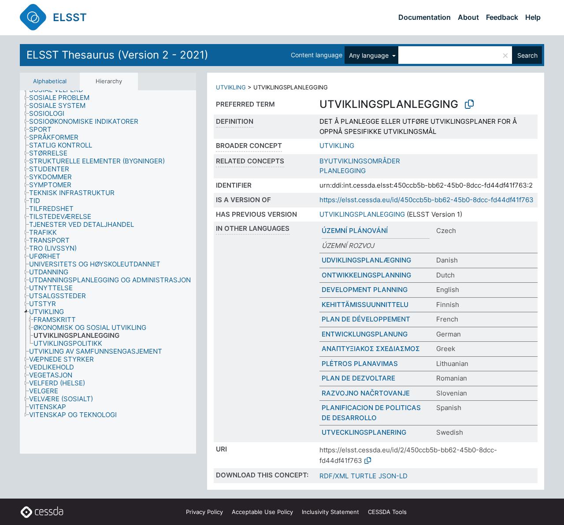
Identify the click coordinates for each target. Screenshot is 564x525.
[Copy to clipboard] (469, 104)
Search (527, 55)
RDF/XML (334, 476)
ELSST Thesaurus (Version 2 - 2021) (117, 54)
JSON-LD (393, 476)
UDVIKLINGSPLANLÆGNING (366, 260)
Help (533, 17)
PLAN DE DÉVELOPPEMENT (366, 319)
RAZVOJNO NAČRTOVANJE (366, 393)
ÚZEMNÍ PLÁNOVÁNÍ (355, 230)
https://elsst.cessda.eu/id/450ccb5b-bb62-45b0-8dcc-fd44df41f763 (426, 200)
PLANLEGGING (342, 170)
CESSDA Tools (387, 511)
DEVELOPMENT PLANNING (365, 289)
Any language (369, 55)
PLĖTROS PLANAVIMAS (360, 363)
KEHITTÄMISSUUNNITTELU (365, 304)
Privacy (204, 511)
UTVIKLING (231, 87)
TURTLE (363, 476)
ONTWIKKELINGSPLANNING (366, 275)
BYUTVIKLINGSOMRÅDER (359, 161)
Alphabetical (50, 81)
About (468, 17)
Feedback (502, 17)
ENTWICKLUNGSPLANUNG (365, 334)
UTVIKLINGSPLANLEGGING (362, 214)
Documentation (424, 17)
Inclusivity (330, 511)
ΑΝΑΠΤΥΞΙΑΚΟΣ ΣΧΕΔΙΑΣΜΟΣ (371, 348)
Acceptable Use (262, 511)
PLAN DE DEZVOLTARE (358, 378)
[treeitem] (63, 98)
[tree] (108, 272)
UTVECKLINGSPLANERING (364, 432)
